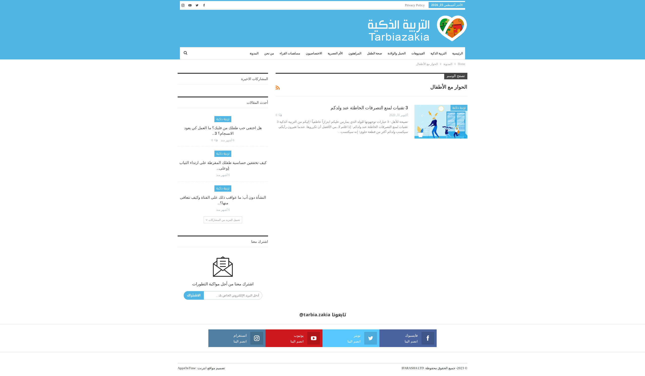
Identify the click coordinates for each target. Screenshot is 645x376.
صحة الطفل (374, 53)
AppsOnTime (187, 368)
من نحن (269, 53)
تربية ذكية (459, 108)
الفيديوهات (418, 53)
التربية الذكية (438, 53)
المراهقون (354, 53)
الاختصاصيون (314, 53)
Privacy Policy (415, 5)
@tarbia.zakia (314, 315)
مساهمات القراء (290, 53)
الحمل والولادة (397, 53)
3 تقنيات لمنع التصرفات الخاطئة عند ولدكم (369, 107)
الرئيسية (457, 53)
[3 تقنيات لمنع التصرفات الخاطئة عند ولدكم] (440, 122)
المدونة (254, 53)
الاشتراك (194, 295)
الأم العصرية (335, 53)
